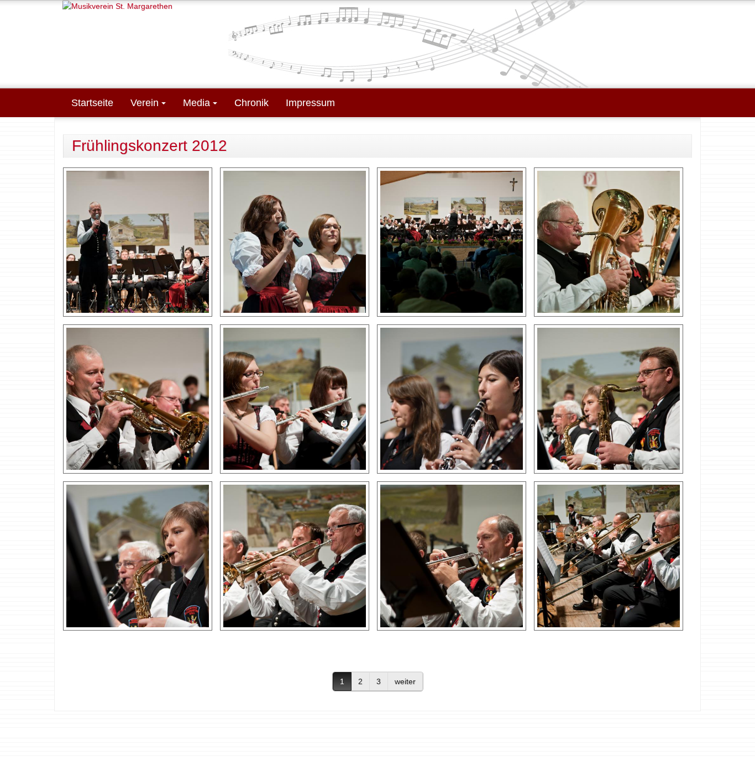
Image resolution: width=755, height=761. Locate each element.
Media (198, 102)
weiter (405, 681)
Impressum (310, 102)
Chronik (251, 102)
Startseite (92, 102)
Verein (145, 102)
